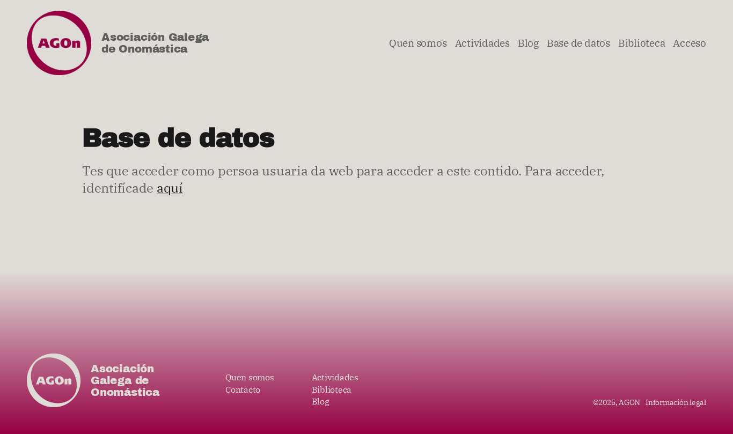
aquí (170, 187)
